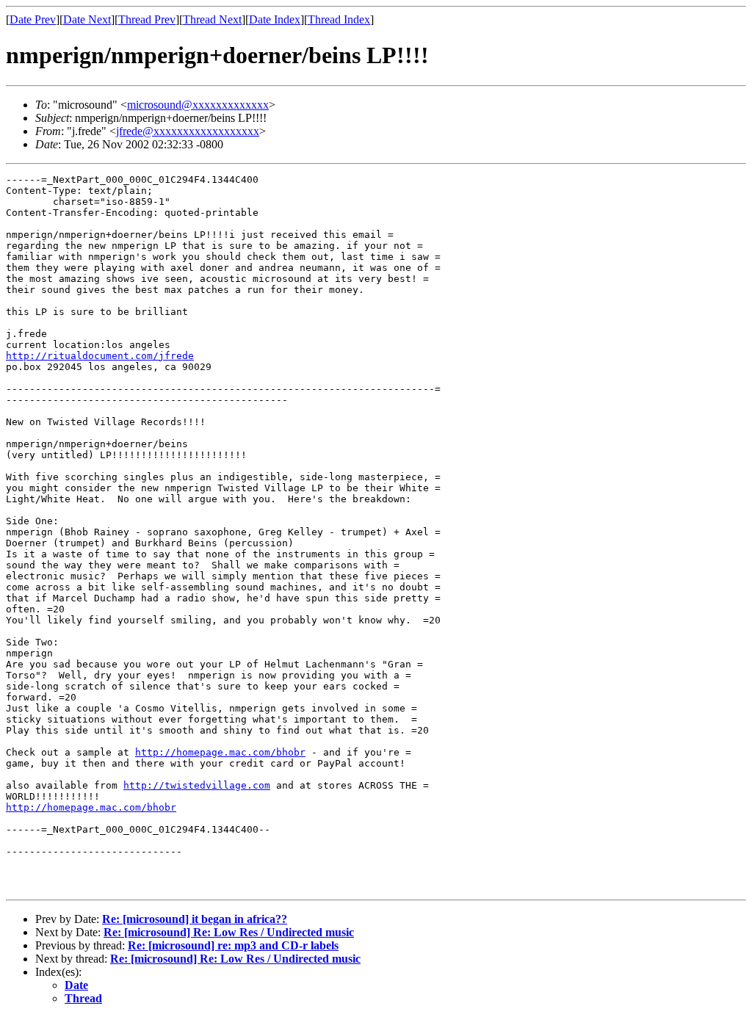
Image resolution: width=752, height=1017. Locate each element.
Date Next (87, 19)
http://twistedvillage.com (196, 785)
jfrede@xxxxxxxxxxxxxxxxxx (187, 131)
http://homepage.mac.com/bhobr (220, 752)
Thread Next (212, 19)
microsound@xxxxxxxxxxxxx (198, 104)
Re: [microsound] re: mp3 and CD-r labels (233, 945)
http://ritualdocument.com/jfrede (100, 355)
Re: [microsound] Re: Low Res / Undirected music (229, 932)
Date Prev (33, 19)
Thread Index (339, 19)
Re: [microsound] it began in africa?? (194, 919)
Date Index (274, 19)
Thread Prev (147, 19)
